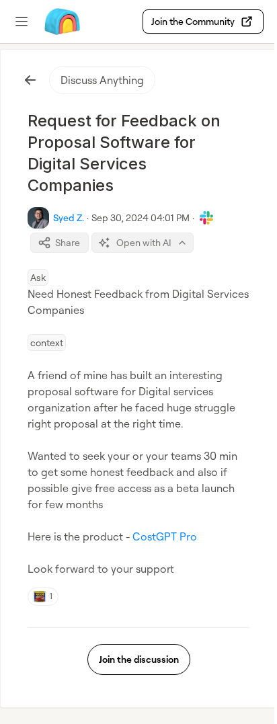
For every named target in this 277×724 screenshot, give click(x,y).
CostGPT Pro (164, 536)
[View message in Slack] (206, 217)
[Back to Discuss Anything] (30, 80)
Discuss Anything (102, 80)
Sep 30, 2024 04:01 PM (140, 217)
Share (67, 242)
